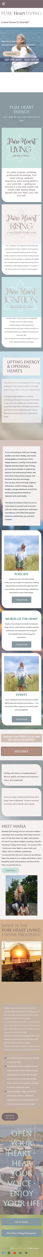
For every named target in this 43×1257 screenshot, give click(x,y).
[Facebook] (3, 1253)
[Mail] (20, 1253)
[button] (3, 4)
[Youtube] (15, 1253)
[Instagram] (9, 1253)
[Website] (26, 1253)
